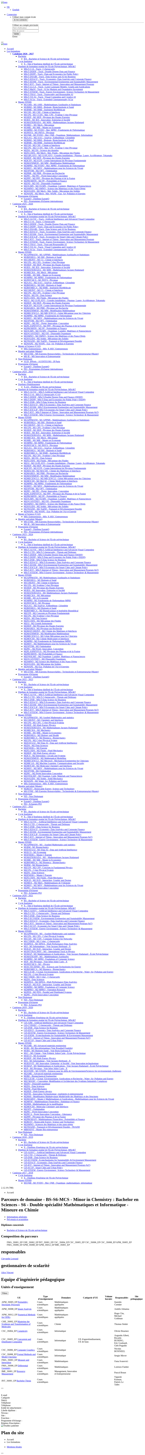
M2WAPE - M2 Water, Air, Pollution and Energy (46, 781)
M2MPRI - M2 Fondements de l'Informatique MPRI (47, 641)
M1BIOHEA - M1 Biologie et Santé (40, 580)
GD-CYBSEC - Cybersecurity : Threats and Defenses (48, 1025)
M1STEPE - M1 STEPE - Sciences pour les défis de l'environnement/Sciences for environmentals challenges (72, 1071)
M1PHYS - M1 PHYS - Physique (39, 132)
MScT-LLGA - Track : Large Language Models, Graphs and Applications (57, 87)
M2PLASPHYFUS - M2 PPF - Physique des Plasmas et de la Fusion (55, 326)
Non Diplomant (25, 359)
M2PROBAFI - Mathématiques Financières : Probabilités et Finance (54, 1119)
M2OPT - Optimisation (34, 1109)
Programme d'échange (28, 196)
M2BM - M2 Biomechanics (36, 865)
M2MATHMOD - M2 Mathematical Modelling (45, 758)
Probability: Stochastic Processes (15, 1303)
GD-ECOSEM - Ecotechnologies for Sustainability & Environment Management (60, 1160)
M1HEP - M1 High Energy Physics (40, 725)
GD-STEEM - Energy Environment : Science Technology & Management (57, 1170)
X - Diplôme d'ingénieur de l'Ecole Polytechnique (46, 1178)
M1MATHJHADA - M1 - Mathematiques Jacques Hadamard (51, 857)
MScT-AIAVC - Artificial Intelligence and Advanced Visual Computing (56, 911)
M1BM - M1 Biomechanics (36, 847)
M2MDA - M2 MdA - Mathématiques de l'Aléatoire (47, 883)
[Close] (2, 1388)
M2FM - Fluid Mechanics (35, 1089)
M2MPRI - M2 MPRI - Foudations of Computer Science (49, 987)
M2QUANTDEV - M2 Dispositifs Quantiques (45, 659)
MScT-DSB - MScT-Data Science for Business (45, 402)
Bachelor (22, 56)
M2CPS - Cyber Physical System (39, 870)
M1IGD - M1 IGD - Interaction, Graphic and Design (47, 949)
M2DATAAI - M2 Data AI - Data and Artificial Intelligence (50, 743)
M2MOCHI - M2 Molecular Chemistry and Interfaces (48, 766)
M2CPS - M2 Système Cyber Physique (41, 616)
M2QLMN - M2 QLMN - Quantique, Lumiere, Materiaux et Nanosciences (57, 186)
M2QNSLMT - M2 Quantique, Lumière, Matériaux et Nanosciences (54, 656)
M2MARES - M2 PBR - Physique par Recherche (46, 308)
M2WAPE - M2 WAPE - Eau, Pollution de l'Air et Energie (50, 511)
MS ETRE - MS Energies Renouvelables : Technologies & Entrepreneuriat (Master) (61, 791)
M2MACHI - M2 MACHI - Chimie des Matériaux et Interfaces (52, 471)
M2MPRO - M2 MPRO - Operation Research (44, 989)
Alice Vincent (7, 1272)
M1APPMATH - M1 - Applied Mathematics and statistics (49, 844)
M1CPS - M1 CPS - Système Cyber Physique (44, 262)
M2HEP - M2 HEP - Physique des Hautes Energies (47, 158)
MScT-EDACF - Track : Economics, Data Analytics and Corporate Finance (57, 79)
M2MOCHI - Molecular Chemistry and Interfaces (46, 1106)
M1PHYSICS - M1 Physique (37, 603)
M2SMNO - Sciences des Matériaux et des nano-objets (48, 1124)
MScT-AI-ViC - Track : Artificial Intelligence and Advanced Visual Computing (59, 219)
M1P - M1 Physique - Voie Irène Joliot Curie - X (45, 961)
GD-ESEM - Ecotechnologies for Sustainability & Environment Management (58, 1035)
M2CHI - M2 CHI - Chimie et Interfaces (42, 145)
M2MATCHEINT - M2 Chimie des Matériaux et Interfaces (50, 631)
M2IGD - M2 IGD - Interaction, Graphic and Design (47, 880)
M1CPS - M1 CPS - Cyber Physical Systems (44, 722)
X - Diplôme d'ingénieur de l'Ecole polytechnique (46, 1017)
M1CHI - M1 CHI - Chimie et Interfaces (42, 112)
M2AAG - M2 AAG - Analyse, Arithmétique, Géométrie (49, 137)
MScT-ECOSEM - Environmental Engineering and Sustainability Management (59, 918)
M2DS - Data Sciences (34, 872)
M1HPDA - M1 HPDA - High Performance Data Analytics (50, 944)
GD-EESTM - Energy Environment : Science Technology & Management (57, 1033)
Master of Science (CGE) (29, 346)
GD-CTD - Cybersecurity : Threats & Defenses (45, 1155)
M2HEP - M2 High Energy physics (40, 753)
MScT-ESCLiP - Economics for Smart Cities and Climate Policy (52, 834)
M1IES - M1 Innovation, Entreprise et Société (44, 590)
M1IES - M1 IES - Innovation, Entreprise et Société (47, 120)
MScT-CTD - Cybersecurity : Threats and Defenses (47, 824)
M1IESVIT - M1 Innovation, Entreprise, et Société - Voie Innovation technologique (61, 1063)
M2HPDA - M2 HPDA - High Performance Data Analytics (50, 982)
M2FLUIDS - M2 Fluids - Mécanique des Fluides (46, 298)
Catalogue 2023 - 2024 (22, 534)
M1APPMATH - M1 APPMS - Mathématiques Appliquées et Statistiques (56, 254)
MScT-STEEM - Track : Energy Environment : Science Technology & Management (61, 92)
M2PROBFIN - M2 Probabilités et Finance (43, 654)
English (15, 9)
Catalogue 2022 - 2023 (22, 679)
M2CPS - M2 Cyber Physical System (40, 740)
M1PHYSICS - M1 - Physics (37, 964)
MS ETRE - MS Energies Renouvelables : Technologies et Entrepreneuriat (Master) (61, 354)
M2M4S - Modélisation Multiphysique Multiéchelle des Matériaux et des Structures (61, 1096)
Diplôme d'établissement (29, 384)
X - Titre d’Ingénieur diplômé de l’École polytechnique (48, 64)
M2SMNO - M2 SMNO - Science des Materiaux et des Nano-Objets (54, 188)
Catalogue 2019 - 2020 (22, 1007)
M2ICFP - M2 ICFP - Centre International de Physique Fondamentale (55, 160)
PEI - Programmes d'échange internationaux (43, 201)
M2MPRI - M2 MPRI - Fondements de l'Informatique (48, 316)
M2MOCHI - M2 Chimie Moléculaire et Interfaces (46, 638)
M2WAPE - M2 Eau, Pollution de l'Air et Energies (46, 666)
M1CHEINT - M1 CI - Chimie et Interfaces (43, 260)
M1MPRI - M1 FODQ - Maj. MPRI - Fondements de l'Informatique (54, 130)
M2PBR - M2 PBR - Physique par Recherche (44, 173)
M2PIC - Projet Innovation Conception (41, 888)
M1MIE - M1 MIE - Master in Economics (42, 733)
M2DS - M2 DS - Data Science (38, 295)
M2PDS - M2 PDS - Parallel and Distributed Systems (48, 992)
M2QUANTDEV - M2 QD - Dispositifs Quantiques (47, 333)
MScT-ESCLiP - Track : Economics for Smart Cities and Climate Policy (56, 237)
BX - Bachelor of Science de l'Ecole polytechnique (46, 59)
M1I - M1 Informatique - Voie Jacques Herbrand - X (47, 946)
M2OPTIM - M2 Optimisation (37, 646)
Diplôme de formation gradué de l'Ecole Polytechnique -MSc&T (47, 66)
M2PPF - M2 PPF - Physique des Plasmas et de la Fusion (49, 178)
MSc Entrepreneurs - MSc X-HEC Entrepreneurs (46, 349)
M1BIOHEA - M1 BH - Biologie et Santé (43, 257)
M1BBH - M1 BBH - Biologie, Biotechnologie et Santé (49, 107)
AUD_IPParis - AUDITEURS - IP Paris (42, 361)
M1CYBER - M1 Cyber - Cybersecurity (42, 941)
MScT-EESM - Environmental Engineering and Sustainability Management (57, 832)
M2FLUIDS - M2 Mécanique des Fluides (42, 621)
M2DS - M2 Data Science (35, 618)
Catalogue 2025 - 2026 (22, 204)
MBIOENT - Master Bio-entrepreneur (41, 1129)
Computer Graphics (26, 1350)
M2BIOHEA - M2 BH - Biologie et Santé (43, 285)
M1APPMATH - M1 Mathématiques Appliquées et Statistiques (52, 577)
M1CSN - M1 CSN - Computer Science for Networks (48, 939)
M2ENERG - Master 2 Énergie (38, 875)
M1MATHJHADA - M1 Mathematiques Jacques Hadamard (51, 728)
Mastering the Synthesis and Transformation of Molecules (16, 1324)
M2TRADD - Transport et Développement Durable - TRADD (52, 1127)
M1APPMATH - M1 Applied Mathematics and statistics (49, 717)
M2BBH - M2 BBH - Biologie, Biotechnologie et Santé (49, 140)
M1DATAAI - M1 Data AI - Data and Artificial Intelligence (50, 850)
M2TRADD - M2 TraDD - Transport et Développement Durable (53, 341)
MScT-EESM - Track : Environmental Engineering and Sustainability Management (61, 82)
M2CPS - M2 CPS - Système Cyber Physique (44, 293)
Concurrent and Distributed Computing (16, 1340)
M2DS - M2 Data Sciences (36, 745)
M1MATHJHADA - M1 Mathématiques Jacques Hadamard (51, 593)
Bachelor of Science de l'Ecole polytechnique (27, 1230)
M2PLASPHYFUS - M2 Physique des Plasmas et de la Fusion (52, 651)
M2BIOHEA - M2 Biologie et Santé (40, 608)
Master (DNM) (25, 102)
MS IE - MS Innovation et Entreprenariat (42, 356)
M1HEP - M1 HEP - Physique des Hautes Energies (47, 117)
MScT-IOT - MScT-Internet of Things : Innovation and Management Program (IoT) (61, 412)
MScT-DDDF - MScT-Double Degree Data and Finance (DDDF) (53, 397)
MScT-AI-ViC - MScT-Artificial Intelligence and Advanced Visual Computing (59, 392)
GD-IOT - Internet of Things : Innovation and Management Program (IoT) (57, 1038)
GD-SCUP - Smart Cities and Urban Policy (43, 1040)
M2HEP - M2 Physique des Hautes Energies (44, 626)
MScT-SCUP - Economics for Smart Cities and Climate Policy (52, 926)
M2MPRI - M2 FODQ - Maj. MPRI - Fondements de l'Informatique (54, 165)
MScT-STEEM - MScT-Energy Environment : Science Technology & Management (61, 415)
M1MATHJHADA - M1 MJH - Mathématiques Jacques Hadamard (54, 270)
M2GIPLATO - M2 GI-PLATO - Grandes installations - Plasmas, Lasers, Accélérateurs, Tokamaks (68, 155)
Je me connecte (20, 20)
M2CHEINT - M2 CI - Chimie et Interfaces (43, 290)
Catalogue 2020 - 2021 (22, 895)
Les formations (13, 51)
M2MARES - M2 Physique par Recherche (43, 628)
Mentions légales (14, 1447)
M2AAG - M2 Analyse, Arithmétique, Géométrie (46, 605)
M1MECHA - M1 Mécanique (37, 595)
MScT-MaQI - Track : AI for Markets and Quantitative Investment (53, 89)
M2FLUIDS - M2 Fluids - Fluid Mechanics (43, 750)
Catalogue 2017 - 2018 (22, 1173)
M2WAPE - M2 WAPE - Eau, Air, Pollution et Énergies (49, 343)
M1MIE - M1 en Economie (36, 598)
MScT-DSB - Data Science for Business (42, 827)
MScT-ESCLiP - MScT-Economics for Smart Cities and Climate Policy (56, 410)
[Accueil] (4, 2)
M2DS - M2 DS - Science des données (41, 150)
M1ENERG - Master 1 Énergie (38, 855)
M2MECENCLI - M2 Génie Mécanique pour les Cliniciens (50, 636)
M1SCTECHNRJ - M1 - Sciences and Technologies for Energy (52, 967)
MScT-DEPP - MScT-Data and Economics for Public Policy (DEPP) (55, 399)
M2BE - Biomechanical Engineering (40, 1076)
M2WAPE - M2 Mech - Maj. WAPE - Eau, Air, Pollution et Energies (54, 193)
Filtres (4, 1293)
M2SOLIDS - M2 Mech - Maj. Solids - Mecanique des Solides (52, 191)
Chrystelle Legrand (9, 1258)
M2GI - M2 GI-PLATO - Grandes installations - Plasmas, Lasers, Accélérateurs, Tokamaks (64, 300)
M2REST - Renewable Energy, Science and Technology (49, 789)
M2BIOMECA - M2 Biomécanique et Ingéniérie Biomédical (51, 611)
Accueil (10, 48)
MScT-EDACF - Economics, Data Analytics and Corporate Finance (54, 829)
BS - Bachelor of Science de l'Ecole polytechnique (46, 539)
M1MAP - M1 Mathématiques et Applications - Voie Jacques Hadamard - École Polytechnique (66, 954)
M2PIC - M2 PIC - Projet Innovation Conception (46, 176)
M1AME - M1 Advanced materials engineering (45, 1045)
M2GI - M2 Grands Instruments (38, 623)
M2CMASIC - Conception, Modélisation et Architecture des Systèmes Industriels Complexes (65, 1081)
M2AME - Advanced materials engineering (43, 1073)
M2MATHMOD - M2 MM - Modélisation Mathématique (49, 163)
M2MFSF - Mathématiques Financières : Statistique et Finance (52, 1101)
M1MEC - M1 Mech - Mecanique (39, 125)
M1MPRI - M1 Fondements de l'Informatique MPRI (47, 600)
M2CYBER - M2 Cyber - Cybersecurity (42, 977)
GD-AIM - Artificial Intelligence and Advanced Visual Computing (53, 1023)
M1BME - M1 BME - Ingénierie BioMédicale (44, 110)
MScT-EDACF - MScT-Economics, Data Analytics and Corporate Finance (57, 405)
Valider (16, 34)
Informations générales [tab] (17, 1217)
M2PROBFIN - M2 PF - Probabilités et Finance (45, 181)
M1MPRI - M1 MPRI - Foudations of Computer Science (49, 959)
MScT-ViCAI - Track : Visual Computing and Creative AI (50, 97)
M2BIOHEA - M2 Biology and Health (41, 735)
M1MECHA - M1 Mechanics (37, 730)
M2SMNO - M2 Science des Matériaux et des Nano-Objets (50, 661)
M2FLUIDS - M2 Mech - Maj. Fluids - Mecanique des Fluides (52, 153)
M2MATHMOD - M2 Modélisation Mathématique (46, 633)
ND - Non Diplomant (33, 796)
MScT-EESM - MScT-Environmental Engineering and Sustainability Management (60, 407)
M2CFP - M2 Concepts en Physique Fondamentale (47, 613)
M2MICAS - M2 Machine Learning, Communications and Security (54, 763)
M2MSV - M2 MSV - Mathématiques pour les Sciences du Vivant (53, 168)
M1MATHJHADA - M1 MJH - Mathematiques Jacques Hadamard (54, 122)
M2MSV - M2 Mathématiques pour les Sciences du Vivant (50, 644)
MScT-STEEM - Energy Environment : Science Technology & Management (58, 839)
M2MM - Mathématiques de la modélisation (43, 1104)
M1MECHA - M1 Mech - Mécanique (41, 272)
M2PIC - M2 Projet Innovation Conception (43, 773)
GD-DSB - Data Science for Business (41, 1028)
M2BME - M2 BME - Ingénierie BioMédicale (44, 143)
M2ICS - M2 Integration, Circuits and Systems (44, 755)
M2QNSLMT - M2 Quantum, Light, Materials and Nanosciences (53, 776)
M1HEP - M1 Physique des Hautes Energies (44, 588)
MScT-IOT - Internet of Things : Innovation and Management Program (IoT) (58, 837)
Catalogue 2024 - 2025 (22, 371)
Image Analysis (24, 1309)
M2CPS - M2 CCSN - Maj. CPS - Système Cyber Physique (50, 148)
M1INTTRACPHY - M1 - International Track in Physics (49, 951)
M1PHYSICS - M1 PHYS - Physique (41, 280)
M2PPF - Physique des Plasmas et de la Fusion (45, 1117)
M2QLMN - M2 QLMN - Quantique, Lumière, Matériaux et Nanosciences (57, 331)
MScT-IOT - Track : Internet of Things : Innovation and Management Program (59, 84)
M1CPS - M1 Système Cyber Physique (41, 585)
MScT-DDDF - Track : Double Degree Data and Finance (49, 71)
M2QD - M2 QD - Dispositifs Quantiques (42, 183)
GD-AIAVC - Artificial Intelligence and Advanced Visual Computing (55, 1152)
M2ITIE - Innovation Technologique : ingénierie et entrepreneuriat (53, 1094)
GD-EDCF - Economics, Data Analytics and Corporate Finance (52, 1030)
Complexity (22, 1331)
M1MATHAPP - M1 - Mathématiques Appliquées (46, 956)
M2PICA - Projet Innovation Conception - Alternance (48, 1114)
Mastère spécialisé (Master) (30, 351)
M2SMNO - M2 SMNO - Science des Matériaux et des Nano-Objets (54, 336)
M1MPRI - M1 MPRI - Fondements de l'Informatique (48, 277)
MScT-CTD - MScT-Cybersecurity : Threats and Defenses (50, 552)
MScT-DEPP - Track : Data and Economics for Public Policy (51, 74)
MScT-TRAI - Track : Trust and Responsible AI (45, 244)
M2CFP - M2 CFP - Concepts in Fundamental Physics (48, 867)
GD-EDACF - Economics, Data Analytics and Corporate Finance (53, 1162)
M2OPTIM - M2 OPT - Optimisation (40, 171)
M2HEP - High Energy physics (38, 1091)
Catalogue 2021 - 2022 (22, 806)
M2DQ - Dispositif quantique (37, 1084)
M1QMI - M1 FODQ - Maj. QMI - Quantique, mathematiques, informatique (58, 1183)
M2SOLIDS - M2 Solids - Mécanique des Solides (46, 338)
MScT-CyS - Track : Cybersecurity (39, 69)
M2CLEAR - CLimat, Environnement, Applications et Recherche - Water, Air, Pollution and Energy (68, 972)
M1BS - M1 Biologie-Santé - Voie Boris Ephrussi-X (47, 1050)
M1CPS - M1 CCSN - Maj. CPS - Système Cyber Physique (50, 115)
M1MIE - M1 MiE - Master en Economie (42, 127)
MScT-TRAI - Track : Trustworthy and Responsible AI (48, 94)
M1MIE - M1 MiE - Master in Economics (42, 860)
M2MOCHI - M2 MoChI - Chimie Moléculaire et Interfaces (50, 481)
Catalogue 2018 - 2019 (22, 1137)
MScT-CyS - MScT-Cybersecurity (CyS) (42, 394)
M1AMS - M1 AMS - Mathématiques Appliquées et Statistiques (52, 104)
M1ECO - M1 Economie (35, 852)
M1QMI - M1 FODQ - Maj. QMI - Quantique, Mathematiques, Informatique (58, 135)
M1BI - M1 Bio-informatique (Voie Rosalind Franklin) (48, 1048)
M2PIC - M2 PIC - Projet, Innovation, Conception (46, 323)
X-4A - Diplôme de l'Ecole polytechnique (42, 387)
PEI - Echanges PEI (33, 804)
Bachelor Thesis (24, 1381)
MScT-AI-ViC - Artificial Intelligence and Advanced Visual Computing (56, 822)
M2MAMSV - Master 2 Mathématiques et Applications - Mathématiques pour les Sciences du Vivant (69, 1099)
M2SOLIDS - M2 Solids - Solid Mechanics (43, 778)
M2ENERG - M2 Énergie (35, 748)
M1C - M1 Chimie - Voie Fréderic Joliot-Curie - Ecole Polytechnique (55, 1053)
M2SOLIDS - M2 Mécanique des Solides (42, 664)
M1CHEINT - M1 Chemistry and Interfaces (43, 720)
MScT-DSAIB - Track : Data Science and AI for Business (50, 76)
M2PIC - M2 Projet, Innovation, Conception (43, 649)
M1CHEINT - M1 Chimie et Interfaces (41, 583)
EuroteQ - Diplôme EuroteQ (36, 199)
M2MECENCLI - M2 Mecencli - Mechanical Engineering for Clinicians (56, 761)
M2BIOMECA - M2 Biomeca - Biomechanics (44, 738)
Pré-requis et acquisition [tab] (17, 1219)
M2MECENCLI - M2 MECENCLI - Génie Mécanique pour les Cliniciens (57, 313)
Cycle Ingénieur (25, 61)
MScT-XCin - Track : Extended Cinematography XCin (48, 99)
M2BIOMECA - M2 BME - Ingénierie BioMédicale (47, 288)
